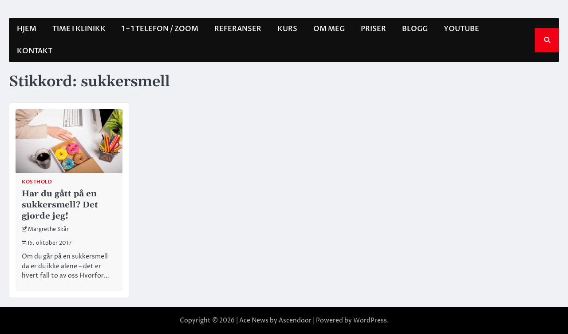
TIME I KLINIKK (79, 29)
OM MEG (329, 29)
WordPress (370, 320)
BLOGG (415, 29)
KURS (287, 29)
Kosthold (37, 181)
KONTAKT (34, 51)
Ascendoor (295, 320)
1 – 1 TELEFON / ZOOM (160, 29)
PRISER (373, 29)
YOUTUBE (461, 29)
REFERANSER (237, 29)
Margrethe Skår (48, 229)
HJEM (26, 29)
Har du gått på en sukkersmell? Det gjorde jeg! (60, 204)
